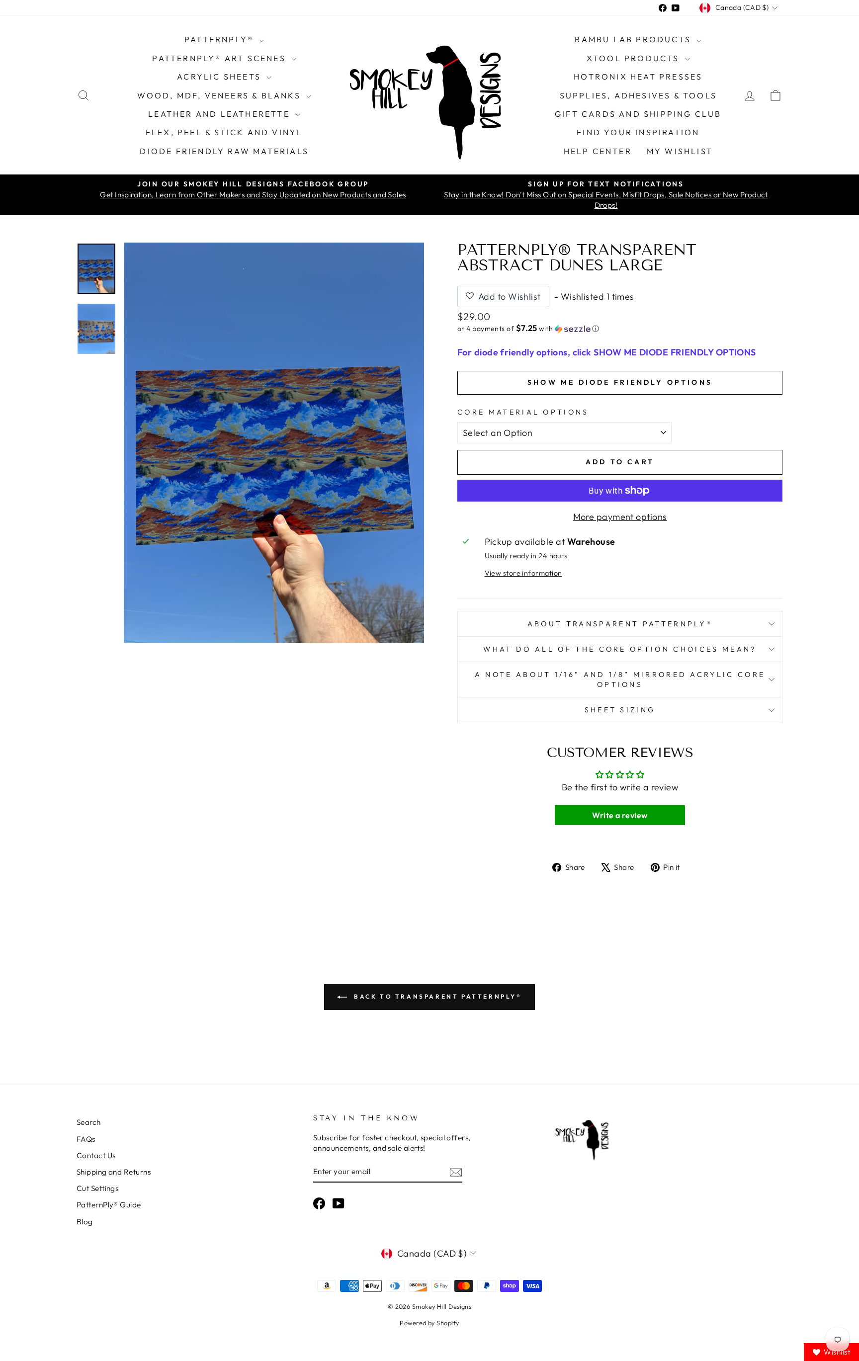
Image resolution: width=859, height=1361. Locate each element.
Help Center (598, 151)
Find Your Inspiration (638, 132)
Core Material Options (523, 412)
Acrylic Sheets (220, 77)
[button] (619, 329)
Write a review (619, 815)
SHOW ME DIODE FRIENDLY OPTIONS (619, 382)
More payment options (620, 516)
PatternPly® (220, 39)
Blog (85, 1221)
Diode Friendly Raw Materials (224, 151)
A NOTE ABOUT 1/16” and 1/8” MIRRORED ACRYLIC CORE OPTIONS (620, 679)
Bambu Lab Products (634, 39)
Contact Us (96, 1155)
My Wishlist (680, 151)
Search (89, 1122)
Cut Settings (97, 1188)
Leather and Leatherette (220, 114)
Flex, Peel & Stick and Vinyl (224, 132)
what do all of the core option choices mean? (619, 649)
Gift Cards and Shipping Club (638, 114)
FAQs (86, 1139)
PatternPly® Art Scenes (220, 58)
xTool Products (635, 58)
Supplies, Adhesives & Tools (638, 95)
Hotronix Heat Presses (638, 77)
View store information (523, 573)
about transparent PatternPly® (619, 623)
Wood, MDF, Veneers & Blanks (220, 95)
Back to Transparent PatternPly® (436, 996)
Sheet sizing (620, 709)
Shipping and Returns (114, 1172)
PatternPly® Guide (109, 1204)
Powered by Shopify (429, 1323)
